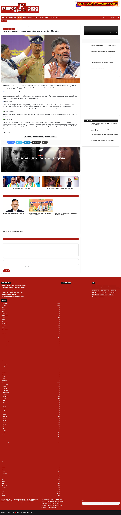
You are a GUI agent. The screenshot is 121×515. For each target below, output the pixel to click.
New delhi (4, 451)
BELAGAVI (4, 386)
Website (43, 262)
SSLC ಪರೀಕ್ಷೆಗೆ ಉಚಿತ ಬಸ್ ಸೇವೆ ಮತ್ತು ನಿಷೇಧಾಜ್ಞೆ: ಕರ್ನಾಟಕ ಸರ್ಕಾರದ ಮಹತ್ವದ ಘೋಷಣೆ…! (104, 129)
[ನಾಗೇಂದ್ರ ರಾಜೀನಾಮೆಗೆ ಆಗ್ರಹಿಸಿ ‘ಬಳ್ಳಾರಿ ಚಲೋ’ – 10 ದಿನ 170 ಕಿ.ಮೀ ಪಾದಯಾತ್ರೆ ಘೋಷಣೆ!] (41, 205)
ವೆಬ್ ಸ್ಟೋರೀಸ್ (4, 485)
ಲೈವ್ (2, 477)
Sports (3, 356)
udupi (4, 427)
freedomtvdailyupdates (115, 288)
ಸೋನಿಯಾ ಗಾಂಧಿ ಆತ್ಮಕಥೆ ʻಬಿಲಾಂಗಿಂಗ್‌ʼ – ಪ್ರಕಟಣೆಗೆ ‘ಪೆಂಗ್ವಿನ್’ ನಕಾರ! (40, 158)
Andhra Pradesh (6, 342)
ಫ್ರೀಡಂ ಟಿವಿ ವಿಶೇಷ (12, 17)
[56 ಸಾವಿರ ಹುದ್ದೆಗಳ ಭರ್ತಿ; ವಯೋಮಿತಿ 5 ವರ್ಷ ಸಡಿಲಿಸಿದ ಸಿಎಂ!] (87, 142)
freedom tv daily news (96, 288)
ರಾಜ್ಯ (7, 17)
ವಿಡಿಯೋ (3, 481)
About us (57, 17)
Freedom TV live (19, 512)
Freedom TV (4, 325)
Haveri (4, 378)
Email (4, 262)
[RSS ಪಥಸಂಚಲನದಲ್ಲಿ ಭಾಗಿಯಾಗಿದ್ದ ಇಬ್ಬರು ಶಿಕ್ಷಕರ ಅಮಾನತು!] (85, 293)
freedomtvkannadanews (105, 290)
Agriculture (5, 340)
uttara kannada (6, 429)
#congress (28, 137)
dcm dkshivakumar (38, 137)
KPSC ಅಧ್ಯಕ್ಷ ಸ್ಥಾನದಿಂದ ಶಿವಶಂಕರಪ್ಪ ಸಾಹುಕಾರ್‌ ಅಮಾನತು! (13, 213)
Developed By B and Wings (27, 512)
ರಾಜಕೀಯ (19, 17)
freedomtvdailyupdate (106, 288)
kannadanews (94, 296)
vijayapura (4, 362)
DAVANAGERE (5, 396)
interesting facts (5, 329)
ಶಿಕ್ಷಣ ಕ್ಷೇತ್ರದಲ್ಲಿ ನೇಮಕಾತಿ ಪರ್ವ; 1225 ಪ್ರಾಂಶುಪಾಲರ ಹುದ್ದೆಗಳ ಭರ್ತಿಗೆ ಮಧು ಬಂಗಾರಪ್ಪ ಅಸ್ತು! (104, 135)
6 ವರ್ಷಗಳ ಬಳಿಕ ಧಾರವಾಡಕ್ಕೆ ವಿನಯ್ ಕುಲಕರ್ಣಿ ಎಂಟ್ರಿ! (101, 57)
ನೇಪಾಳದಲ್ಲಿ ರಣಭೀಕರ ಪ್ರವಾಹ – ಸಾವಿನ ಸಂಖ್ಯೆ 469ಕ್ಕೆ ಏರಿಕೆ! (102, 62)
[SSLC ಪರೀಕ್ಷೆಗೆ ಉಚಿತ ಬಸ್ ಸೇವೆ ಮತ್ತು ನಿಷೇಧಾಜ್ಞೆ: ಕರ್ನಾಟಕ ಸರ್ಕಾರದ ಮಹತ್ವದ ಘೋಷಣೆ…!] (87, 131)
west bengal (6, 443)
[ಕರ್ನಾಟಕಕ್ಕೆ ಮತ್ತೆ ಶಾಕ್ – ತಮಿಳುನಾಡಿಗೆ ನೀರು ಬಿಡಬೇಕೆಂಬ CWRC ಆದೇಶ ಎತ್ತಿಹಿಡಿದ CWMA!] (67, 205)
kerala (4, 471)
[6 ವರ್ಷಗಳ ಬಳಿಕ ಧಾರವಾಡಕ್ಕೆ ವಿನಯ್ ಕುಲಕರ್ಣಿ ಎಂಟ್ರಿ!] (87, 58)
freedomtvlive (113, 290)
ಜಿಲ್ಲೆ (2, 382)
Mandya (4, 414)
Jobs (2, 332)
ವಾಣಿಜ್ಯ (3, 479)
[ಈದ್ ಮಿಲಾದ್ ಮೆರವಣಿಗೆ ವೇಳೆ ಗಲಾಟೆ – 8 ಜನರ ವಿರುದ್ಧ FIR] (66, 298)
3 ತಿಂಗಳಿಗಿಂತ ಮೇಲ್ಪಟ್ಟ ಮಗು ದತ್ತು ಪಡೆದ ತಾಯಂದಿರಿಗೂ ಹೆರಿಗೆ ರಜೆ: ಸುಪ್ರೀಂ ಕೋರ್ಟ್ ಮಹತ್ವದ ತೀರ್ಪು (104, 124)
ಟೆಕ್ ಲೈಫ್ (3, 435)
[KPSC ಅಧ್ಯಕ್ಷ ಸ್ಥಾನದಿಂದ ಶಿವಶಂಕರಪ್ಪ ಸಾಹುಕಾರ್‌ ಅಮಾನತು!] (15, 205)
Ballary (3, 307)
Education (6, 390)
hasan (4, 402)
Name (4, 257)
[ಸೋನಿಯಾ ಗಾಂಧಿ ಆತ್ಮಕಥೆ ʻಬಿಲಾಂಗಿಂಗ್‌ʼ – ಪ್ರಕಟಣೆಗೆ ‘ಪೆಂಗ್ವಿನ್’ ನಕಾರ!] (87, 47)
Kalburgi (4, 406)
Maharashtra (5, 344)
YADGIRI (4, 431)
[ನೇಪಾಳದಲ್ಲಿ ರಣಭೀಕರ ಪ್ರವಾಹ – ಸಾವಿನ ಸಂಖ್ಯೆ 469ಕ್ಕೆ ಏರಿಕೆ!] (87, 64)
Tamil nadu (4, 358)
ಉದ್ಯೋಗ (3, 368)
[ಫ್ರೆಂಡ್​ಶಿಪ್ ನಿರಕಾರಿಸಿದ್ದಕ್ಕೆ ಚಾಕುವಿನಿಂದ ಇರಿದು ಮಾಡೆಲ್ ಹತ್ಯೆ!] (85, 298)
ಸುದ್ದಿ (13, 29)
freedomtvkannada (95, 290)
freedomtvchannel (112, 286)
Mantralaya (4, 336)
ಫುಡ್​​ (2, 459)
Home (3, 17)
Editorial (47, 17)
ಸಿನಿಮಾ (24, 17)
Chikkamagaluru (4, 315)
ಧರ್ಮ (3, 457)
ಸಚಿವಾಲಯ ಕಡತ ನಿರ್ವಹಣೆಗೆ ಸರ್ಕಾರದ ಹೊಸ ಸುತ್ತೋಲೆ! (13, 231)
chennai (4, 441)
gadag (4, 400)
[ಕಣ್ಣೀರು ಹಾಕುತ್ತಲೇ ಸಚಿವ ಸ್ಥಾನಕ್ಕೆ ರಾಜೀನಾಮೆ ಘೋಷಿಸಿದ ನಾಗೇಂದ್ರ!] (87, 53)
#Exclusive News (5, 303)
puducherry (4, 354)
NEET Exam (4, 348)
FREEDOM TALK (4, 323)
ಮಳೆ (2, 465)
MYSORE (4, 418)
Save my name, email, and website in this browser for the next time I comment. (19, 267)
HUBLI (4, 404)
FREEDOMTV (100, 286)
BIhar (4, 439)
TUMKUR (4, 424)
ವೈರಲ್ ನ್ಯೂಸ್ (36, 17)
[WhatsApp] (8, 504)
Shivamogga (5, 422)
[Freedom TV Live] (20, 8)
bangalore (94, 286)
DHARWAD (4, 398)
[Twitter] (3, 504)
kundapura (4, 334)
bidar (3, 311)
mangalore (5, 416)
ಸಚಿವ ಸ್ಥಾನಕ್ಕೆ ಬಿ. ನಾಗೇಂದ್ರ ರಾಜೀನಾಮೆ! (98, 68)
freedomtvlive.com (95, 292)
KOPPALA (4, 412)
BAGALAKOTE (5, 384)
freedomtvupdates (103, 294)
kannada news (111, 294)
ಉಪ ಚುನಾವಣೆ (4, 370)
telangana (5, 473)
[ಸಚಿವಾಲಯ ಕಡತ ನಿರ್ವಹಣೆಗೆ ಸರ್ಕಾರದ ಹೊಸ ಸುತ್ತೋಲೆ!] (15, 223)
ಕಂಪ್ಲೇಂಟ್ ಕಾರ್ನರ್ (5, 372)
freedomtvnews (103, 292)
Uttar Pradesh (5, 346)
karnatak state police (51, 137)
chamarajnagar (4, 313)
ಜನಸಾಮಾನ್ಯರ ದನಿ (5, 380)
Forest (3, 321)
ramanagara (5, 352)
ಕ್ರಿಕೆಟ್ (3, 374)
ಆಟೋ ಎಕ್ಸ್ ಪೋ (5, 364)
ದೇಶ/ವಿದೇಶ (30, 17)
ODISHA (4, 453)
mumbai (4, 449)
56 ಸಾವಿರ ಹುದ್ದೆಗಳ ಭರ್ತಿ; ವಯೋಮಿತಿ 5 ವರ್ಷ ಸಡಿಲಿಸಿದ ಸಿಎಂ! (102, 140)
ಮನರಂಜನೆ (4, 463)
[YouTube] (4, 504)
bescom (3, 309)
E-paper (52, 17)
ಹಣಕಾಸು (3, 495)
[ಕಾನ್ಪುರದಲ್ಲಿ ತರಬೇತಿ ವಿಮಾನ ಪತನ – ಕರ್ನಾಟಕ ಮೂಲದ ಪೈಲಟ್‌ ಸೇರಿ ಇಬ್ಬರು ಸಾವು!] (75, 298)
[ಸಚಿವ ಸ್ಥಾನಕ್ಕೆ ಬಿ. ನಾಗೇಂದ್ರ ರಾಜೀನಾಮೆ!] (87, 70)
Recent (110, 41)
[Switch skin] (108, 18)
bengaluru (5, 388)
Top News (4, 305)
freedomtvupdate (95, 294)
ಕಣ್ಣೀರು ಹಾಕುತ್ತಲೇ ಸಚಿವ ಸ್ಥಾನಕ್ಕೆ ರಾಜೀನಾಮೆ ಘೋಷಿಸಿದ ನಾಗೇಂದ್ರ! (103, 51)
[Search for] (119, 18)
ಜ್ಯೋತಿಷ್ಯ (3, 433)
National (3, 338)
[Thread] (9, 504)
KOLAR (4, 410)
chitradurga (5, 394)
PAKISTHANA (5, 455)
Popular (91, 41)
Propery (3, 350)
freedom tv (105, 286)
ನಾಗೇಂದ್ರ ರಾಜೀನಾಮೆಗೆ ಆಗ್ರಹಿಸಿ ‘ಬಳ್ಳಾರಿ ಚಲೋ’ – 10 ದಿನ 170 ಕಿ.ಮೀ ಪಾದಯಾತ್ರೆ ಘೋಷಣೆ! (40, 214)
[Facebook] (1, 504)
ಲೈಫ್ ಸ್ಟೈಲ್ (4, 475)
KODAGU (4, 408)
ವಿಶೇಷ (41, 17)
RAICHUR (4, 420)
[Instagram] (6, 504)
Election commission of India (8, 445)
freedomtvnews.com (111, 292)
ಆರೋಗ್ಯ (3, 366)
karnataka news (101, 296)
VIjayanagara (4, 360)
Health (3, 327)
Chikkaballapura (6, 392)
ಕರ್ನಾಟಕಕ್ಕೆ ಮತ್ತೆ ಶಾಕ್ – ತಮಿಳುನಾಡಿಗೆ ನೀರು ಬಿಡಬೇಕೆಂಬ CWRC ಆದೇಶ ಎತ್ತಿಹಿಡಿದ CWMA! (66, 214)
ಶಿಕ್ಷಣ (2, 489)
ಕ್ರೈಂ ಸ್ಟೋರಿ (4, 376)
